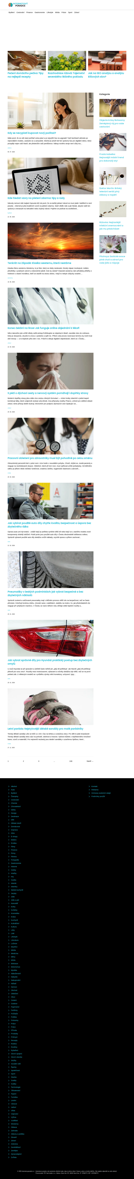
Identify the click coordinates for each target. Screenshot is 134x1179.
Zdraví (76, 12)
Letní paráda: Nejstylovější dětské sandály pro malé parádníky (45, 728)
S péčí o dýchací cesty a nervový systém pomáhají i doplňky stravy (48, 393)
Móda (57, 12)
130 (70, 761)
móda (9, 473)
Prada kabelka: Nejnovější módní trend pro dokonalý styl (111, 157)
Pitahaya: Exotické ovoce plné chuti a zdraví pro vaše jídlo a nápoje (112, 259)
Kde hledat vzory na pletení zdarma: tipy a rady (36, 198)
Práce (64, 12)
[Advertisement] (67, 28)
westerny (10, 278)
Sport (70, 12)
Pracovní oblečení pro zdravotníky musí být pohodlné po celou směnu (50, 458)
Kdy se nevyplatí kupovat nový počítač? (32, 133)
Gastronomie (40, 12)
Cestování (20, 12)
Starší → (90, 761)
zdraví (9, 343)
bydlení (10, 213)
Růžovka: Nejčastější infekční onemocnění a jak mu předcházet (111, 225)
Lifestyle (50, 12)
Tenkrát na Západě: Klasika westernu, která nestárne (39, 263)
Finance (29, 12)
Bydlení (12, 12)
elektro (9, 148)
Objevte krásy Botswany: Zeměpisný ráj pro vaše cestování (112, 123)
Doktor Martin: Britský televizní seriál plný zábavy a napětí (110, 191)
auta (9, 541)
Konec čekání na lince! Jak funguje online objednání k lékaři (43, 328)
